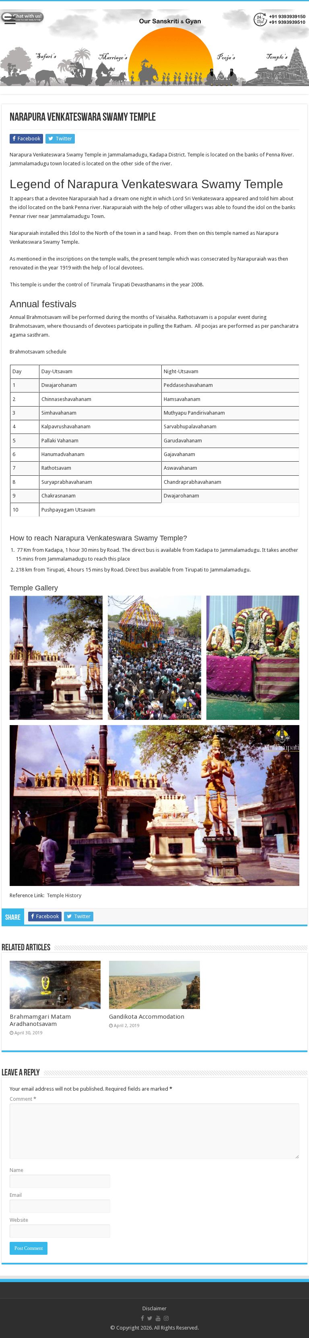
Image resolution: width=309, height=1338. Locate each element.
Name (16, 1170)
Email (16, 1195)
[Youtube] (158, 1318)
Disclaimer (154, 1308)
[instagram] (166, 1318)
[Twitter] (149, 1318)
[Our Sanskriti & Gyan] (154, 46)
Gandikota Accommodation (146, 1016)
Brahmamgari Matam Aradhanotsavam (40, 1020)
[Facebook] (142, 1318)
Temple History (64, 895)
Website (19, 1220)
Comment (23, 1099)
